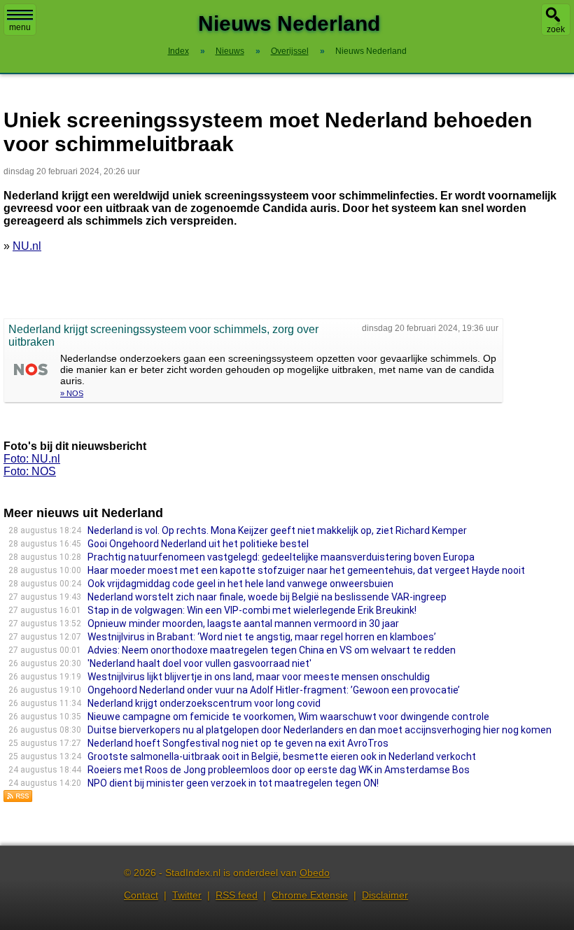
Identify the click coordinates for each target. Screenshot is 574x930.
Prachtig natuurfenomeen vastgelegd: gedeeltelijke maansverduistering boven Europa (281, 557)
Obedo (315, 872)
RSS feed (237, 895)
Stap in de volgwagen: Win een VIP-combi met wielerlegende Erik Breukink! (252, 610)
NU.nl (27, 246)
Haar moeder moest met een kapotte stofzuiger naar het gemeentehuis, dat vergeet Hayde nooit (306, 570)
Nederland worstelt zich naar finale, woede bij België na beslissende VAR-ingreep (267, 597)
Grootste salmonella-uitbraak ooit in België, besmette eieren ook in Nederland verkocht (282, 756)
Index (178, 51)
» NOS (71, 393)
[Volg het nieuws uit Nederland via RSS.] (18, 798)
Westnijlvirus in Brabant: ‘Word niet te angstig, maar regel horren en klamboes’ (262, 636)
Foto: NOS (30, 471)
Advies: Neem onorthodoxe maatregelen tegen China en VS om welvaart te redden (272, 650)
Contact (141, 895)
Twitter (187, 895)
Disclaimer (385, 895)
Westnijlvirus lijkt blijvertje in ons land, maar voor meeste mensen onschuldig (259, 676)
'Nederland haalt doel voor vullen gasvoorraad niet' (200, 663)
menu (20, 27)
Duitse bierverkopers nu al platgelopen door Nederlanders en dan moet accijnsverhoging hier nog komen (320, 729)
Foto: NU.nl (32, 459)
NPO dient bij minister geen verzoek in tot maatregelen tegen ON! (233, 783)
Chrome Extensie (310, 895)
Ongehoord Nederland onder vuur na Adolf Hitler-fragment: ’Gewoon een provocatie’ (274, 690)
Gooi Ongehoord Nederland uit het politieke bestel (198, 543)
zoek (556, 29)
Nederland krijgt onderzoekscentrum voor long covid (204, 703)
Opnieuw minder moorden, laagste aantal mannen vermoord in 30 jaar (243, 623)
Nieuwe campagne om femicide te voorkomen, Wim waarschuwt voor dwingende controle (288, 716)
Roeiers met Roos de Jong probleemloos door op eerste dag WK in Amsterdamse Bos (279, 769)
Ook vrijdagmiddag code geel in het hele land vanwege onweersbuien (240, 583)
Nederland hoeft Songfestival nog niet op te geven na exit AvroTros (238, 743)
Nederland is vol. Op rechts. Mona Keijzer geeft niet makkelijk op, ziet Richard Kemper (277, 530)
